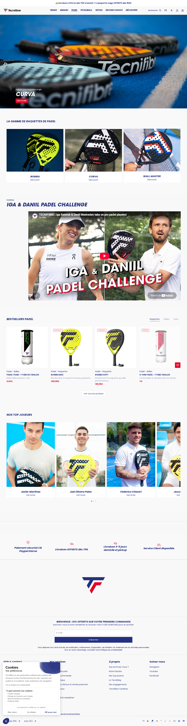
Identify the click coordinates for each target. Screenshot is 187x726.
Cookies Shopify (14, 694)
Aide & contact (12, 661)
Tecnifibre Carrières (118, 688)
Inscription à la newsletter (62, 697)
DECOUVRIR (21, 101)
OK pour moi (51, 712)
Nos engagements (118, 684)
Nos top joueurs (116, 675)
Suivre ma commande (60, 675)
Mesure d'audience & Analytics (19, 699)
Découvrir (35, 179)
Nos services (58, 661)
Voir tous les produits (93, 393)
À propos (114, 661)
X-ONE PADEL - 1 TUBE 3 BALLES (154, 374)
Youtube (153, 671)
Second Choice (114, 10)
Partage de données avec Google (20, 696)
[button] (6, 721)
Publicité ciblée (13, 701)
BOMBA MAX (57, 374)
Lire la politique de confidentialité (17, 685)
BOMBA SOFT (101, 374)
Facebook (154, 675)
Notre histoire (115, 671)
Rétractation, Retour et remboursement (69, 684)
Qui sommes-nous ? (119, 667)
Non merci (12, 712)
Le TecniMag (115, 680)
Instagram (154, 667)
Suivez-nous (157, 661)
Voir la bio (7, 495)
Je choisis (31, 712)
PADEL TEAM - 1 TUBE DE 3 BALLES (23, 374)
